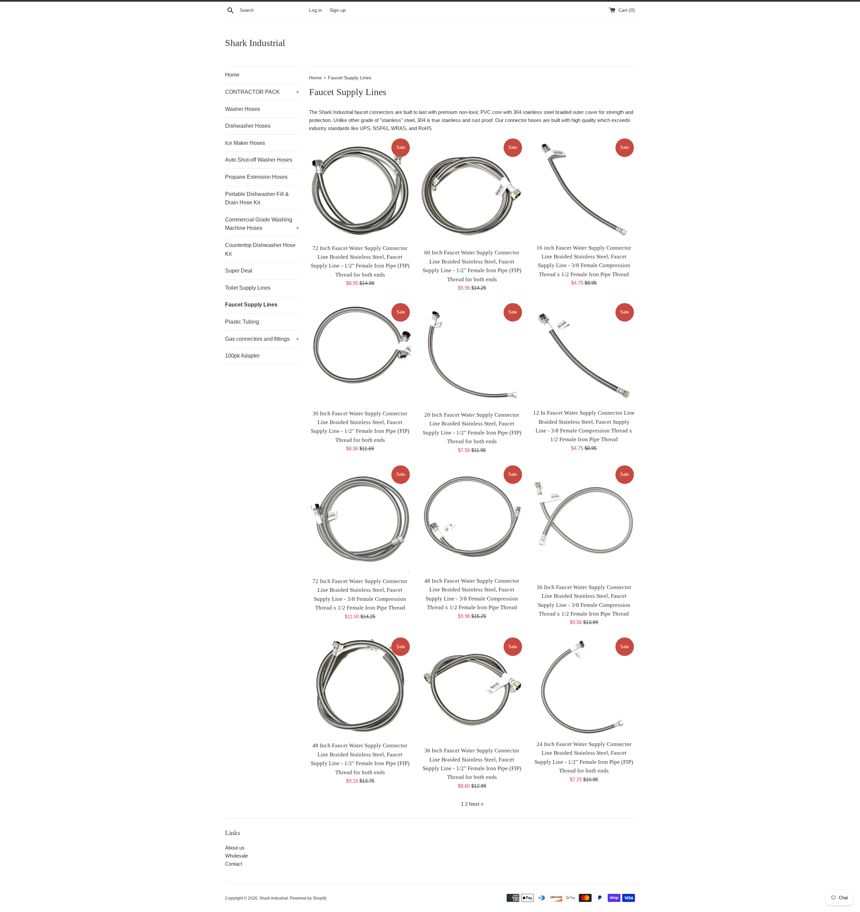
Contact (233, 864)
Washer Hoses (242, 109)
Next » (476, 804)
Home (232, 75)
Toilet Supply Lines (247, 288)
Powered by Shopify (308, 898)
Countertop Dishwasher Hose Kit (260, 249)
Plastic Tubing (242, 322)
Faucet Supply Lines (251, 304)
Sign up (338, 10)
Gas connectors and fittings (262, 339)
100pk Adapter (242, 356)
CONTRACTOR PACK (262, 92)
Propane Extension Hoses (256, 177)
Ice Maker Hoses (245, 143)
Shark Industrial (255, 43)
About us (235, 848)
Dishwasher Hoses (247, 126)
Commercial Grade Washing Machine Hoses (262, 224)
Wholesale (236, 856)
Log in (315, 10)
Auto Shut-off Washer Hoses (258, 160)
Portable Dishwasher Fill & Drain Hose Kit (257, 198)
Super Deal (238, 271)
